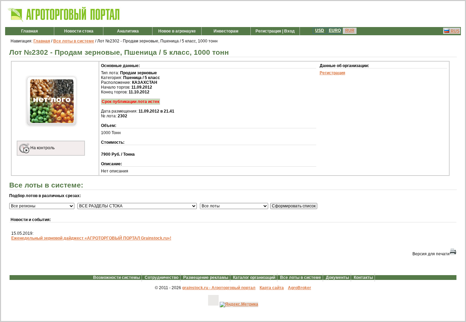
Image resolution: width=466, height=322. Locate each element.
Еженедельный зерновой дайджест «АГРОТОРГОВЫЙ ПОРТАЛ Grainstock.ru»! (91, 238)
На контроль (42, 147)
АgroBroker (299, 287)
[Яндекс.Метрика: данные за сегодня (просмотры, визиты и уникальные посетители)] (239, 304)
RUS (455, 31)
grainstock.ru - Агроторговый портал (219, 287)
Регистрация (332, 72)
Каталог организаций (254, 277)
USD (319, 30)
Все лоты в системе (73, 41)
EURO (335, 30)
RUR (349, 30)
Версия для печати (431, 254)
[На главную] (64, 22)
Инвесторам (226, 31)
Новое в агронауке (177, 31)
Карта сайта (272, 287)
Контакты (363, 277)
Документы (337, 277)
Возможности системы (116, 277)
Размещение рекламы (205, 277)
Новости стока (78, 31)
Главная (29, 31)
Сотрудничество (161, 277)
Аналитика (128, 31)
